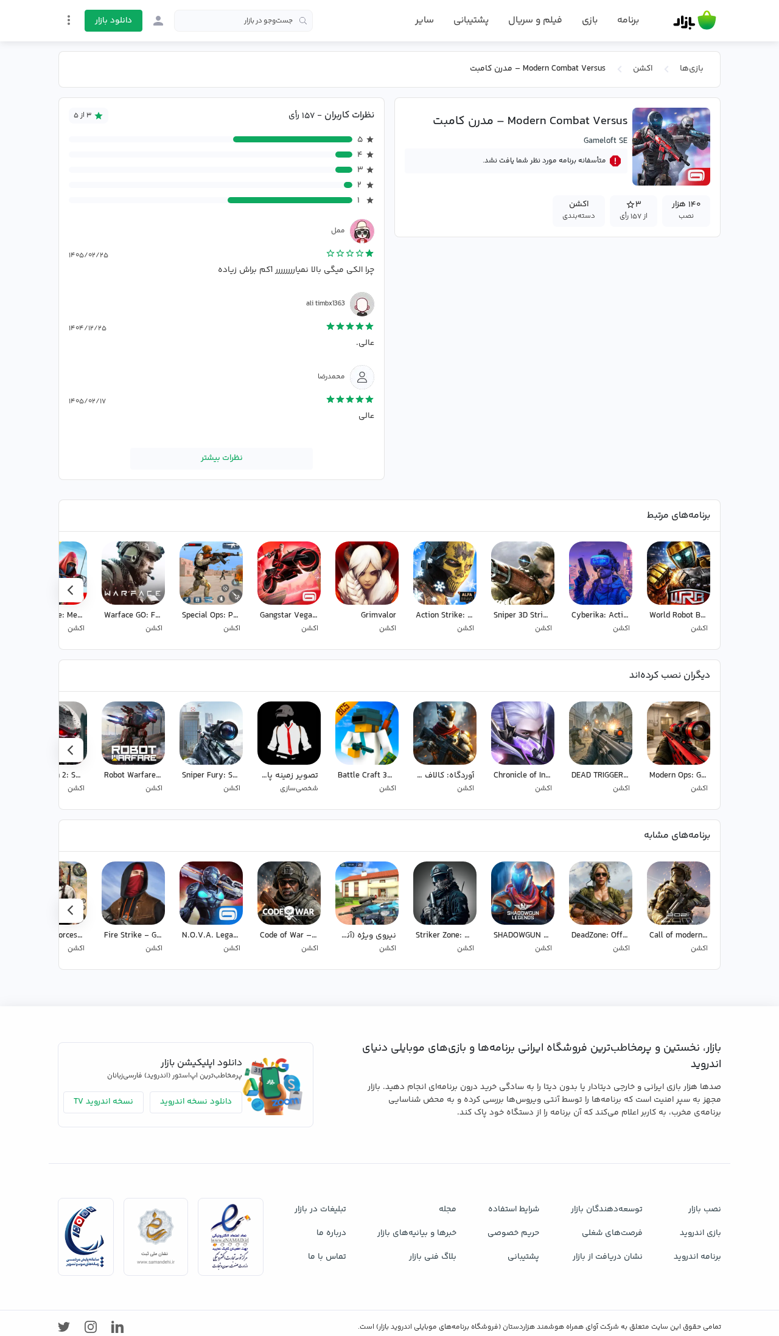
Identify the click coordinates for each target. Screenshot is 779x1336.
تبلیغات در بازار (320, 1209)
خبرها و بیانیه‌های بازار (416, 1233)
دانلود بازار (113, 20)
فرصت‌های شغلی (612, 1233)
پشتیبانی (471, 20)
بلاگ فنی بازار (432, 1257)
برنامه (628, 20)
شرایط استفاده (513, 1209)
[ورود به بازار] (158, 21)
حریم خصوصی (513, 1233)
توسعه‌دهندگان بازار (607, 1209)
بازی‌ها (692, 68)
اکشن (642, 68)
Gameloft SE (605, 141)
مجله (447, 1209)
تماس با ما (327, 1257)
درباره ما (331, 1233)
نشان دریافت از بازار (608, 1257)
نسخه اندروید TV (103, 1101)
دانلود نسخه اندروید (196, 1101)
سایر (424, 20)
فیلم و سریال (535, 20)
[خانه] (694, 20)
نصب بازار (704, 1209)
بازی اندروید (700, 1233)
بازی (590, 20)
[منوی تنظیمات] (69, 20)
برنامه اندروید (697, 1257)
